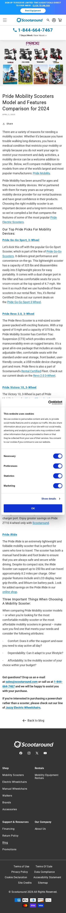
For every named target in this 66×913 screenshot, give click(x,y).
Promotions (9, 849)
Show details (48, 498)
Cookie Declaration (16, 877)
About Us (40, 828)
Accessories (9, 809)
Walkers (7, 795)
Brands (6, 802)
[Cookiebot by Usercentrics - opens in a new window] (48, 403)
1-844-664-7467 (35, 30)
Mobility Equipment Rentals (46, 777)
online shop (9, 592)
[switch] (57, 466)
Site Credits (25, 882)
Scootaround (41, 523)
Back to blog (36, 720)
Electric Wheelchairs (14, 781)
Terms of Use (21, 866)
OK (33, 508)
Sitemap (43, 882)
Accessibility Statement (47, 877)
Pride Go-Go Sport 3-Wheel (24, 302)
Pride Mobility (41, 173)
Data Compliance (44, 872)
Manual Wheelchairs (14, 788)
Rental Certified (31, 371)
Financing (8, 828)
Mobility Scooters (13, 775)
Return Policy (10, 835)
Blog (5, 842)
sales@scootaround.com (22, 681)
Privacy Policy (19, 872)
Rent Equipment (33, 10)
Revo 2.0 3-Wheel (44, 375)
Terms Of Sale (44, 866)
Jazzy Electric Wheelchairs (23, 707)
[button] (5, 20)
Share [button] (10, 123)
